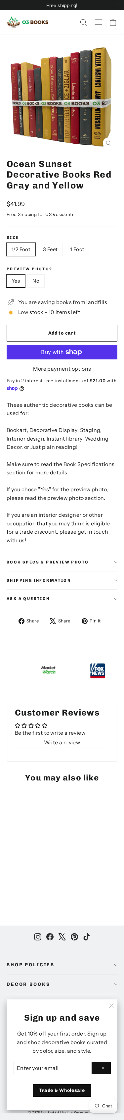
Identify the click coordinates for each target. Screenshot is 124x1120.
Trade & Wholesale (62, 1090)
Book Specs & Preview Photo (48, 562)
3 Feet (50, 249)
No (35, 281)
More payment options (62, 368)
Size (13, 237)
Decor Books (28, 984)
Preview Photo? (30, 269)
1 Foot (77, 249)
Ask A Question (28, 598)
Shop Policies (31, 965)
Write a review (62, 742)
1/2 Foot (21, 249)
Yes (16, 281)
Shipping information (39, 580)
